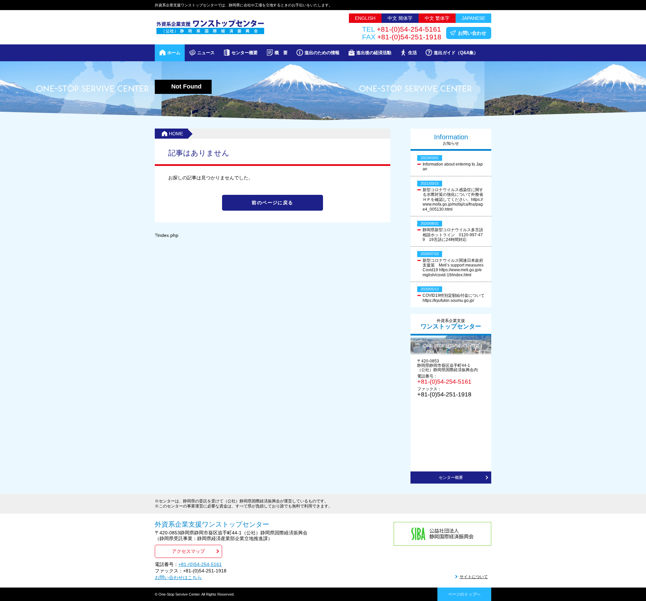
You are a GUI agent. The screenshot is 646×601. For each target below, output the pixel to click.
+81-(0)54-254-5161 (444, 381)
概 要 (281, 52)
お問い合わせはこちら (178, 577)
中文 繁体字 (437, 18)
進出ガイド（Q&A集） (456, 52)
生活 (412, 52)
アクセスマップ (188, 551)
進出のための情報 (321, 52)
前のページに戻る (272, 202)
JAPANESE (473, 18)
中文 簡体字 (400, 18)
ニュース (206, 52)
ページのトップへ (464, 594)
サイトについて (474, 576)
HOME (176, 133)
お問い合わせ (472, 33)
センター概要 (244, 52)
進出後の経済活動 (373, 52)
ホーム (173, 52)
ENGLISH (365, 18)
